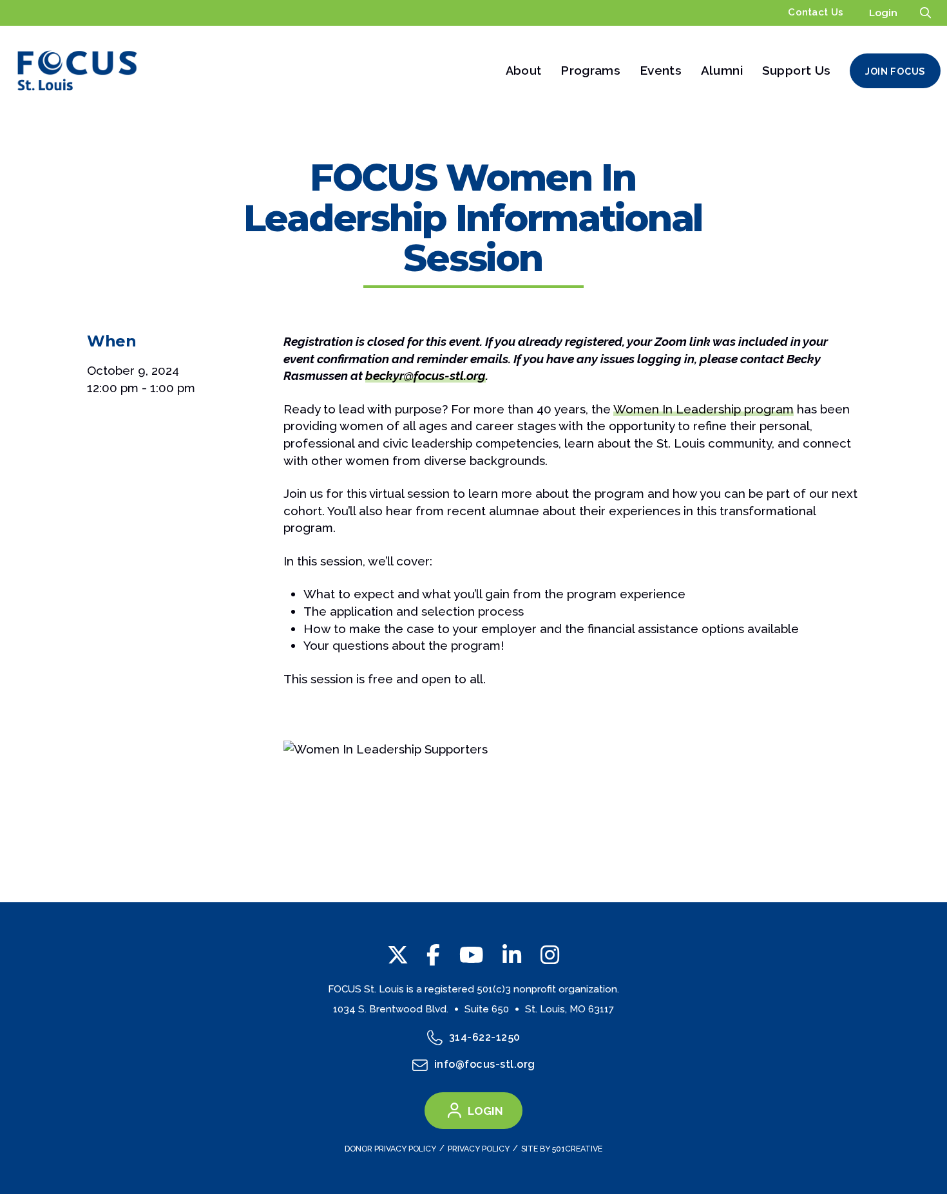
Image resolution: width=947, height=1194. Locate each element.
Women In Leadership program (703, 409)
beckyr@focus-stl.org (425, 375)
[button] (925, 12)
